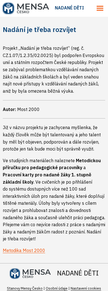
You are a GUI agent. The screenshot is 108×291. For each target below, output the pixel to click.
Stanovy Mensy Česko (25, 288)
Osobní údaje (57, 288)
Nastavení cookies (86, 288)
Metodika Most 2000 (24, 250)
